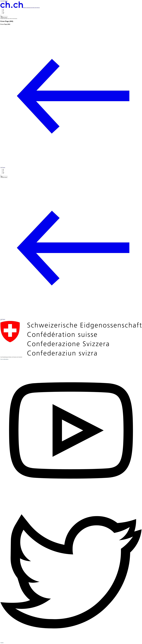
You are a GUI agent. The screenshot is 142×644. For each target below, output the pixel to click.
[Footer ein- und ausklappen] (0, 320)
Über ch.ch (2, 359)
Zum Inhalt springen (4, 0)
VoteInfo (1, 642)
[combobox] (0, 15)
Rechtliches (6, 359)
